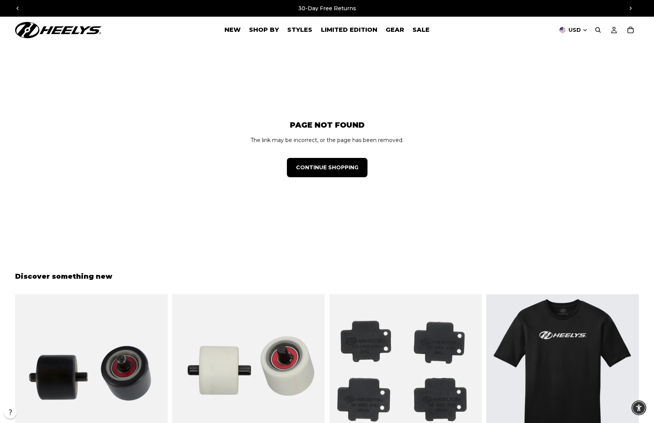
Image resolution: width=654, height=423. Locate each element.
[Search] (598, 30)
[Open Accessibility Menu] (638, 407)
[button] (10, 412)
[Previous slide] (17, 8)
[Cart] (630, 30)
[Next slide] (630, 8)
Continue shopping (327, 167)
